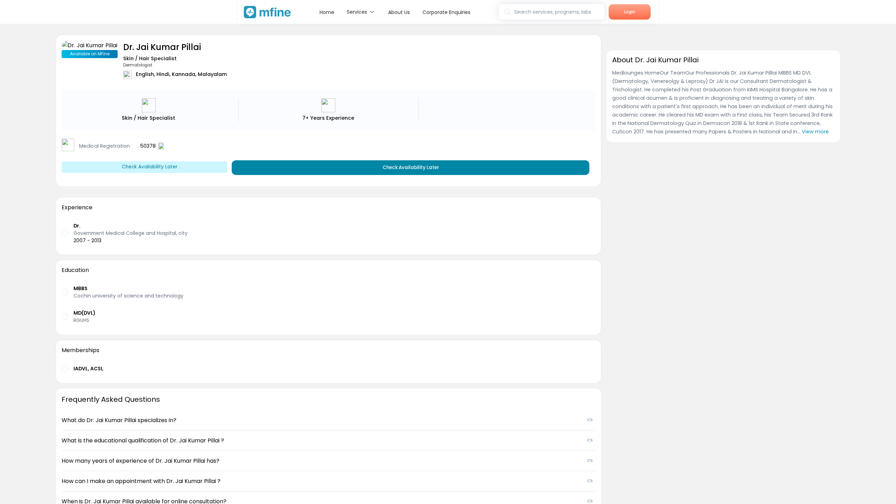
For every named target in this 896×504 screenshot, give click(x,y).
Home (327, 12)
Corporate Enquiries (446, 12)
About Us (399, 12)
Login (629, 12)
